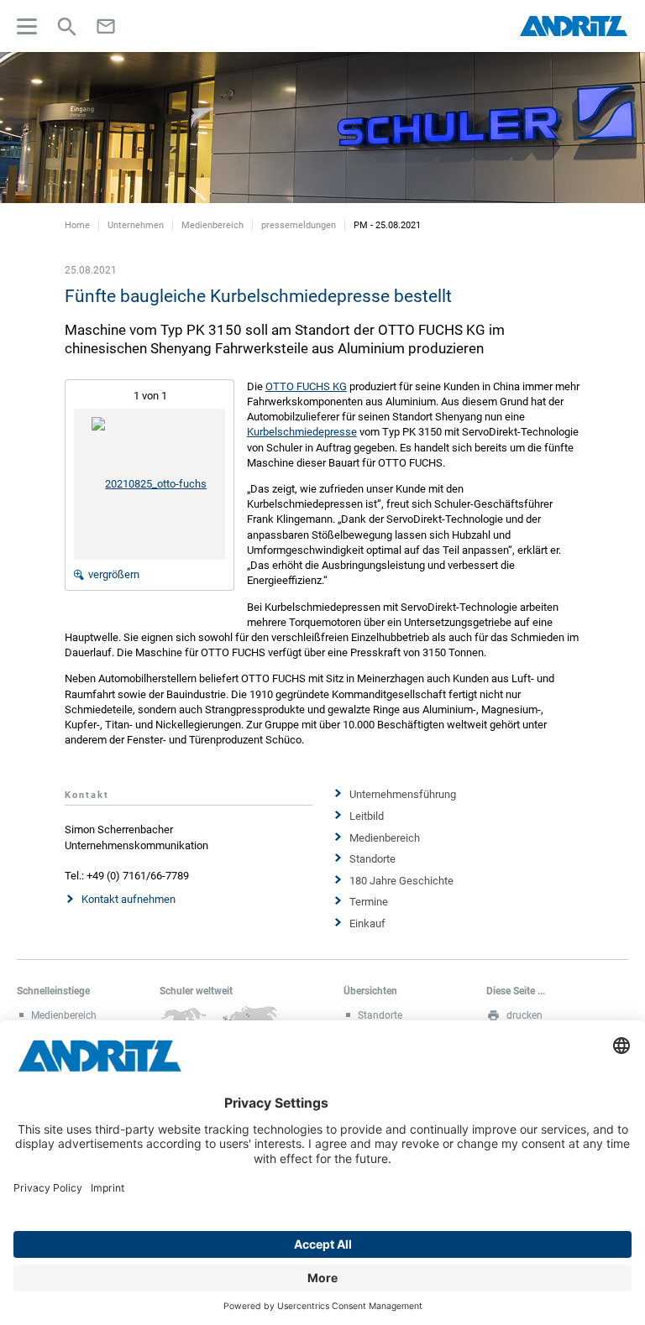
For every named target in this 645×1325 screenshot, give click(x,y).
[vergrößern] (149, 483)
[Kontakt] (106, 26)
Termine (368, 901)
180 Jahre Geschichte (401, 880)
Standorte (372, 859)
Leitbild (366, 816)
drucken (524, 1015)
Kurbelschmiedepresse (302, 431)
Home (77, 225)
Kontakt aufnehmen (128, 899)
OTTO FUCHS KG (306, 386)
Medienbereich (212, 225)
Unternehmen (136, 225)
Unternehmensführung (402, 794)
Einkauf (367, 923)
